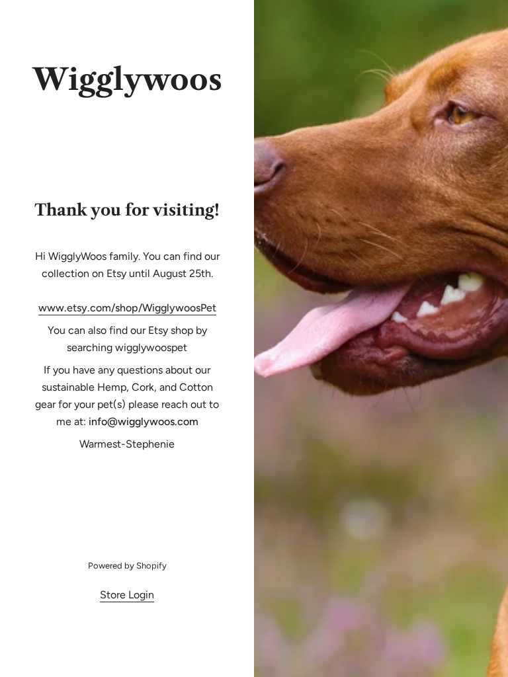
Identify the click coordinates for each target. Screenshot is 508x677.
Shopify (151, 566)
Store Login (127, 594)
